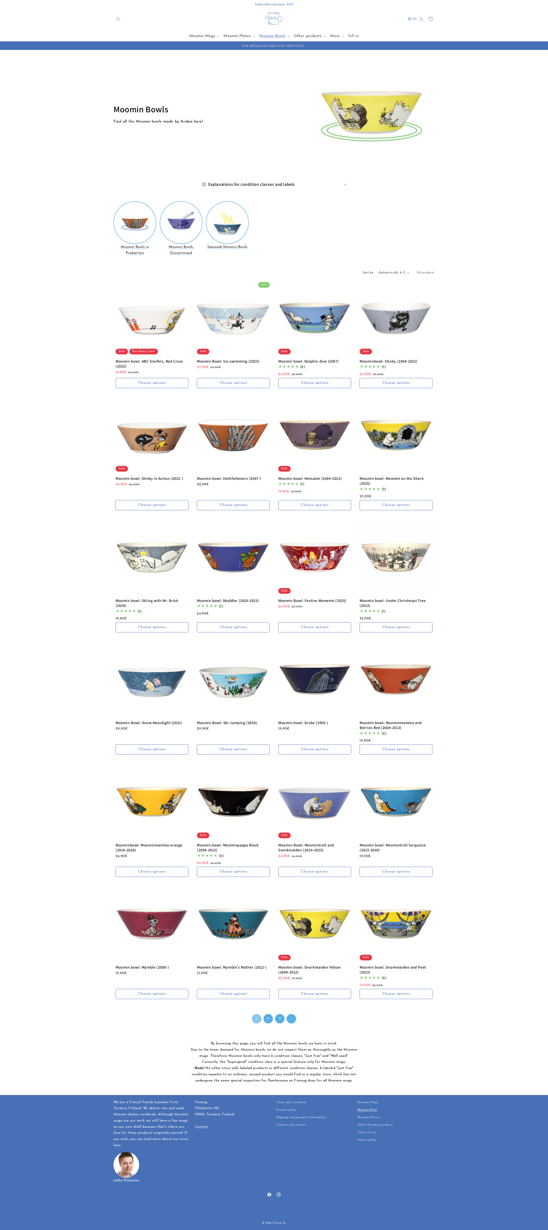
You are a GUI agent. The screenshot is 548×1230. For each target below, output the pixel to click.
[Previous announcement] (115, 4)
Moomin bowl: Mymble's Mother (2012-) (232, 967)
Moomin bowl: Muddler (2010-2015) (228, 600)
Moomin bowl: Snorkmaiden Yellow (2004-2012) (309, 970)
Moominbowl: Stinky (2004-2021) (388, 361)
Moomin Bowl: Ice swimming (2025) (228, 361)
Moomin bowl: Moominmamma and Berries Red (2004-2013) (391, 725)
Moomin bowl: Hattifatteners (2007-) (229, 478)
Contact (201, 1127)
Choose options (152, 383)
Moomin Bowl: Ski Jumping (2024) (227, 722)
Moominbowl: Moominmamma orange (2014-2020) (149, 847)
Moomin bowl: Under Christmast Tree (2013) (393, 603)
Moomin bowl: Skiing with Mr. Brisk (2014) (147, 603)
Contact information (291, 1124)
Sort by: (368, 272)
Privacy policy (286, 1110)
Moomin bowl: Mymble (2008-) (142, 967)
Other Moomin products (375, 1124)
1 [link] (256, 1018)
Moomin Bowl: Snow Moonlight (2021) (149, 722)
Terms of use (366, 1132)
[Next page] (291, 1018)
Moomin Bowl (367, 1110)
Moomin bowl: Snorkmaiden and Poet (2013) (393, 970)
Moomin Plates (368, 1117)
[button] (118, 19)
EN (414, 19)
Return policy (367, 1140)
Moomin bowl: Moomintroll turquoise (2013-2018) (393, 847)
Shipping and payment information (301, 1117)
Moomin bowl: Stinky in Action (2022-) (149, 478)
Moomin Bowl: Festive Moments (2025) (312, 600)
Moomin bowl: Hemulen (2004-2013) (310, 478)
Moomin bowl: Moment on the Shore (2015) (392, 481)
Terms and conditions (291, 1102)
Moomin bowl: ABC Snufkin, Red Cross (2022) (149, 364)
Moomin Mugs (367, 1102)
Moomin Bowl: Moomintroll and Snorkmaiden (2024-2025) (306, 847)
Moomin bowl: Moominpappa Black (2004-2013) (228, 847)
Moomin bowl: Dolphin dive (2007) (308, 361)
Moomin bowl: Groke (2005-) (303, 722)
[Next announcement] (433, 4)
